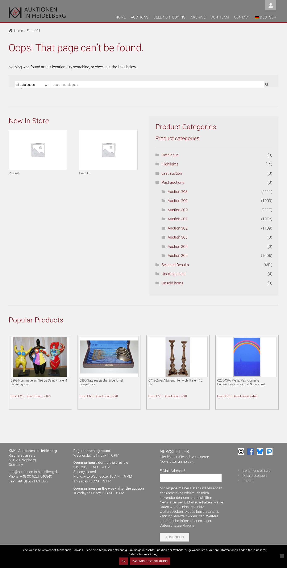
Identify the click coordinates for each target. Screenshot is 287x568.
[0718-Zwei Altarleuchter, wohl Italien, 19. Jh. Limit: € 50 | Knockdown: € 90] (178, 357)
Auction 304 (178, 246)
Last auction (172, 173)
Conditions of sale (256, 470)
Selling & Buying (170, 17)
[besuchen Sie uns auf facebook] (250, 451)
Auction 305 (178, 255)
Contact (242, 17)
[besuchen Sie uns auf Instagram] (241, 451)
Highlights (170, 163)
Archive (198, 17)
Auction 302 (178, 228)
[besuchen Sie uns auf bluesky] (260, 451)
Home (121, 17)
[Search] (267, 85)
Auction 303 (178, 237)
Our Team (220, 17)
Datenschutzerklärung (177, 525)
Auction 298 (177, 191)
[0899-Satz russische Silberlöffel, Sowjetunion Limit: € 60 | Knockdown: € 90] (109, 357)
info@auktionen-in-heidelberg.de (34, 471)
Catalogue (170, 154)
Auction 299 (177, 200)
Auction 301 (178, 218)
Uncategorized (174, 273)
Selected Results (175, 264)
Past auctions (173, 182)
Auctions (140, 17)
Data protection (254, 475)
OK (123, 561)
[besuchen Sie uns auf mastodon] (269, 451)
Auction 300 (178, 209)
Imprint (248, 480)
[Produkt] (38, 150)
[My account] (270, 4)
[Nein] (282, 556)
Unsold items (172, 282)
